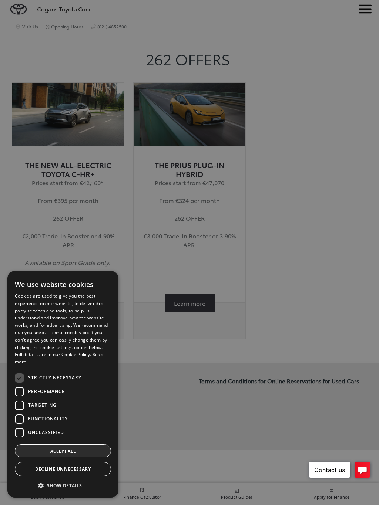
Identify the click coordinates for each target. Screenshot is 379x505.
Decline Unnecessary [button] (63, 469)
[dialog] (62, 384)
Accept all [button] (63, 451)
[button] (63, 485)
